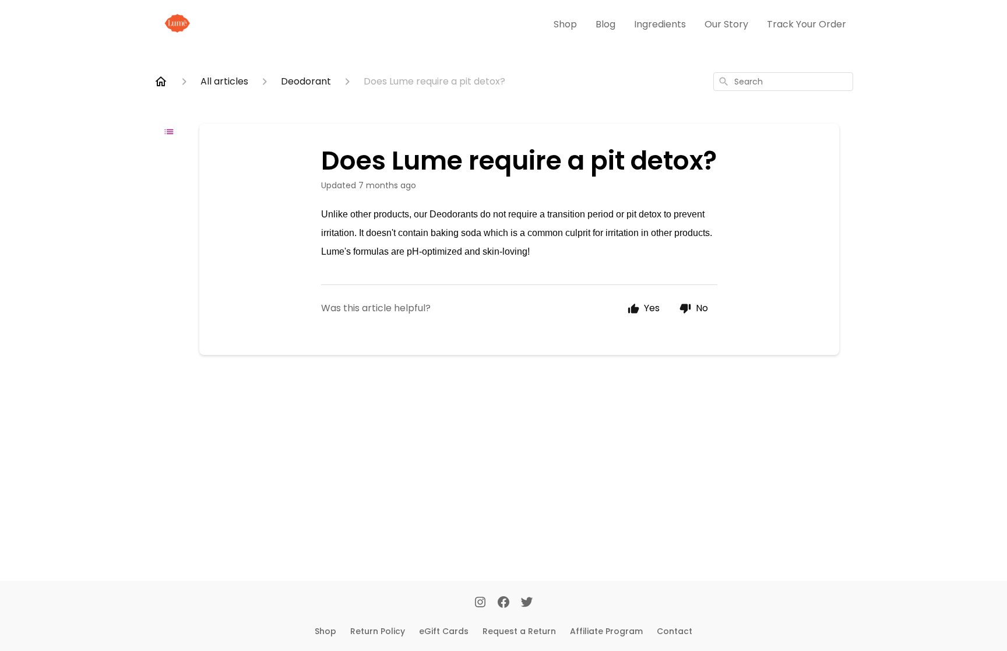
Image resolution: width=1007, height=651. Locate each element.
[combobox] (783, 81)
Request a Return (519, 631)
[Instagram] (480, 603)
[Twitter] (527, 603)
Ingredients (660, 24)
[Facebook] (503, 603)
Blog (605, 24)
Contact (674, 631)
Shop (565, 24)
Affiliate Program (606, 631)
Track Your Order (806, 24)
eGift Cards (444, 631)
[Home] (161, 82)
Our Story (726, 24)
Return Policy (377, 631)
